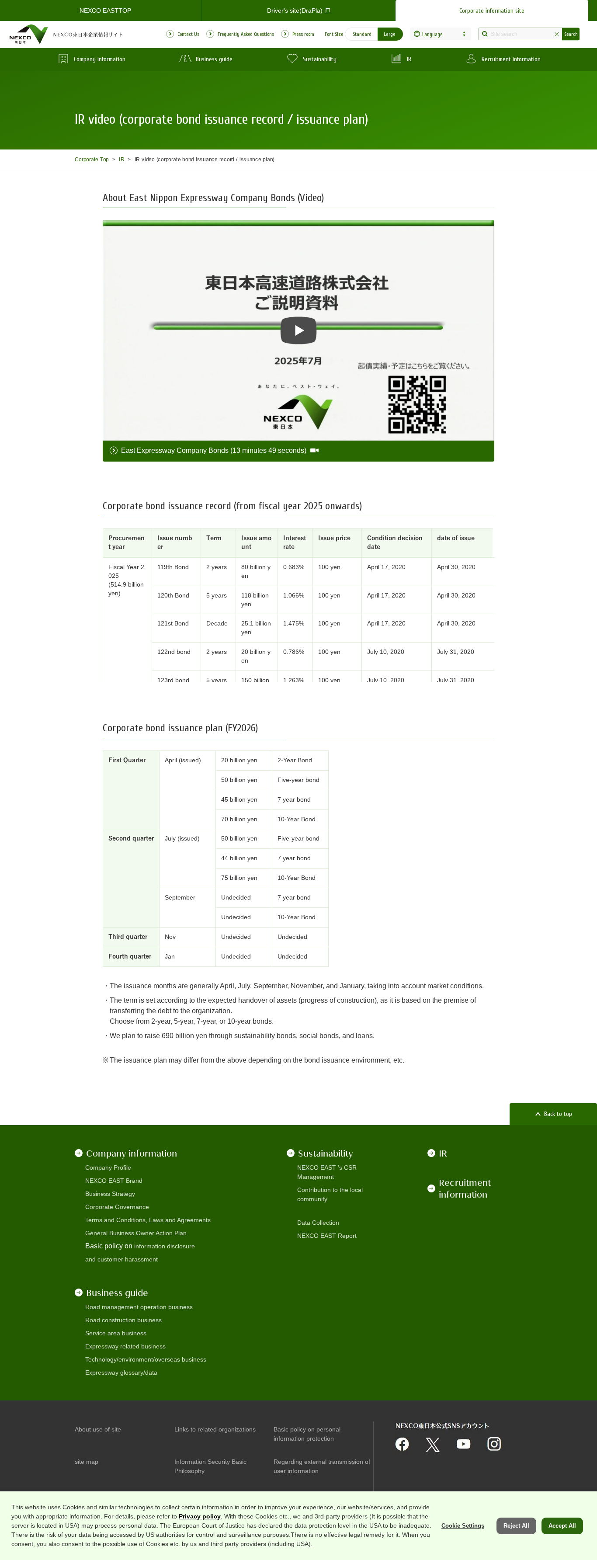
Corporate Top (92, 159)
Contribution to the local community (330, 1194)
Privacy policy (200, 1516)
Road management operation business (139, 1306)
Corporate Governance (117, 1206)
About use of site (98, 1429)
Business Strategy (110, 1193)
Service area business (115, 1333)
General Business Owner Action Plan (136, 1233)
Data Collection (318, 1222)
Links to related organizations (215, 1429)
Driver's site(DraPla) (295, 10)
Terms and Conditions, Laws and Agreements (148, 1219)
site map (86, 1461)
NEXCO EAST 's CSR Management (327, 1172)
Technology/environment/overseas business (145, 1359)
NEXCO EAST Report (327, 1235)
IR (121, 159)
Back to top (558, 1114)
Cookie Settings (462, 1525)
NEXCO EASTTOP (105, 10)
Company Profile (108, 1167)
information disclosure (164, 1246)
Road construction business (123, 1320)
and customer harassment (121, 1259)
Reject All (516, 1525)
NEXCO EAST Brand (113, 1180)
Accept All (562, 1525)
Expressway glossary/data (121, 1372)
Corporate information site (491, 10)
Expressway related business (125, 1346)
